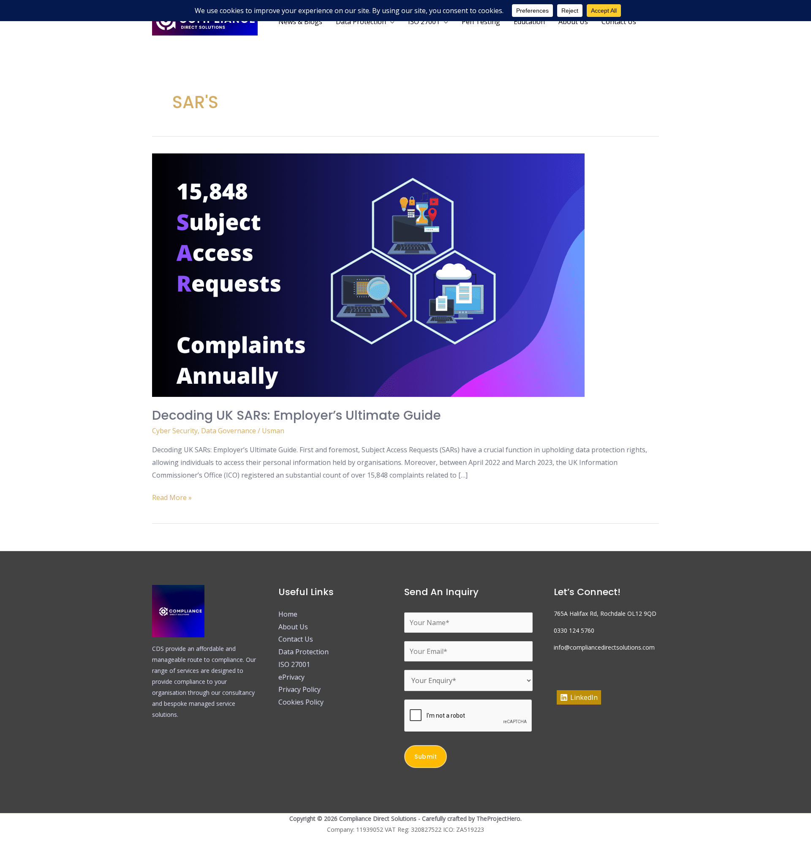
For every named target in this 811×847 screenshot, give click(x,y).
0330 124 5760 (574, 630)
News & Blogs (300, 21)
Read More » (172, 497)
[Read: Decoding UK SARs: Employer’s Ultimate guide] (368, 274)
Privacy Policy (299, 689)
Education (529, 21)
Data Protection (303, 651)
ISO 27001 (294, 664)
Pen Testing (481, 21)
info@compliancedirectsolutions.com (604, 647)
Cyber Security (175, 430)
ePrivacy (291, 677)
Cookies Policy (301, 702)
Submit (425, 756)
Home (287, 614)
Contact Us (618, 21)
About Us (573, 21)
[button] (655, 21)
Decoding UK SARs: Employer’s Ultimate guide (296, 415)
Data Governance (228, 430)
